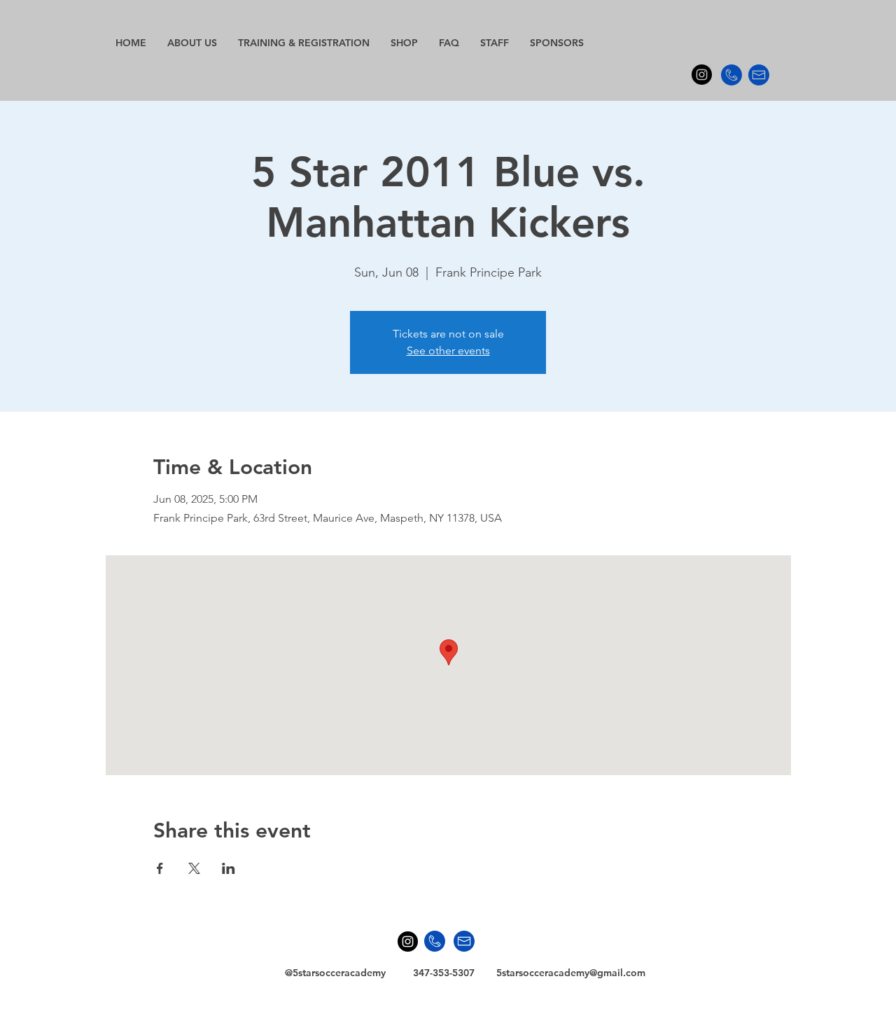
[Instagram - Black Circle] (702, 74)
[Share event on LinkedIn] (228, 868)
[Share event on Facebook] (160, 868)
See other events (448, 350)
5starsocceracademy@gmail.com (570, 972)
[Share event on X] (194, 868)
